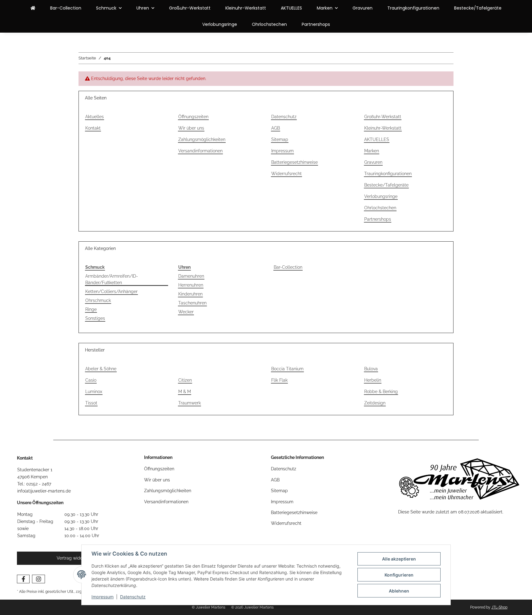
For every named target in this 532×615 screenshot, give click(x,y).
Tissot (91, 402)
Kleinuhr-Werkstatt (245, 8)
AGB (275, 128)
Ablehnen (399, 590)
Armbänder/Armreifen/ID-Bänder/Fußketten (111, 279)
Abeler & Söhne (100, 368)
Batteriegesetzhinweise (294, 162)
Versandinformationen (200, 150)
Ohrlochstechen (269, 24)
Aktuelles (94, 116)
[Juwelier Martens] (33, 8)
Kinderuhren (190, 293)
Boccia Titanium (287, 368)
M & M (184, 391)
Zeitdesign (374, 402)
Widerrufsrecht (286, 173)
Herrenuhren (190, 285)
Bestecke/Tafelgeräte (478, 8)
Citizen (185, 380)
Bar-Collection (288, 267)
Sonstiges (95, 318)
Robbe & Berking (381, 391)
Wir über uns (191, 128)
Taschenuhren (192, 302)
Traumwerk (189, 402)
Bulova (371, 368)
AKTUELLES (291, 8)
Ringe (91, 309)
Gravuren (363, 8)
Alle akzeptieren (399, 558)
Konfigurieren (399, 574)
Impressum (102, 596)
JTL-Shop (499, 607)
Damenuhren (191, 276)
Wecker (186, 311)
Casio (90, 380)
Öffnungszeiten (193, 116)
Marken (371, 150)
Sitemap (279, 139)
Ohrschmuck (98, 300)
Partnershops (316, 24)
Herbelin (372, 380)
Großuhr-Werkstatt (190, 8)
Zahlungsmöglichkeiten (201, 139)
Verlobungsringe (219, 24)
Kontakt (93, 128)
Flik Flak (279, 380)
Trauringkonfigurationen (413, 8)
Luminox (93, 391)
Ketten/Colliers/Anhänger (111, 291)
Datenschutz (133, 596)
